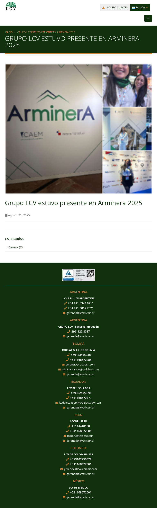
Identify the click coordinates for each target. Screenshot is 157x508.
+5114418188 (81, 426)
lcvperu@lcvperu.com (80, 436)
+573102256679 (80, 459)
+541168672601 (80, 431)
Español (140, 7)
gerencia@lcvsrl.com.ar (80, 313)
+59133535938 (81, 355)
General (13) (16, 247)
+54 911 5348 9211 (80, 303)
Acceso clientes (117, 7)
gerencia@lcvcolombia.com (80, 469)
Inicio (9, 32)
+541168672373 (80, 398)
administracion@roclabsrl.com (80, 369)
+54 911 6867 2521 (80, 308)
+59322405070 (81, 393)
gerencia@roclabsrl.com (80, 364)
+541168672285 (80, 360)
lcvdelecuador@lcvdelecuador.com (80, 402)
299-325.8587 (80, 331)
